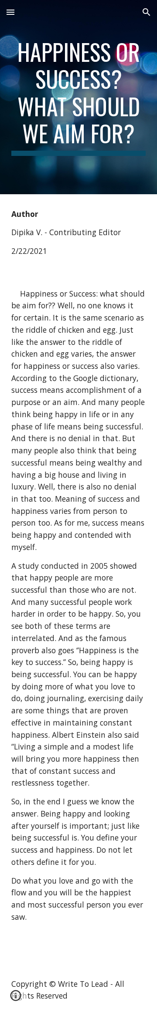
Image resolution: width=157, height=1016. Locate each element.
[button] (10, 12)
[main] (78, 97)
